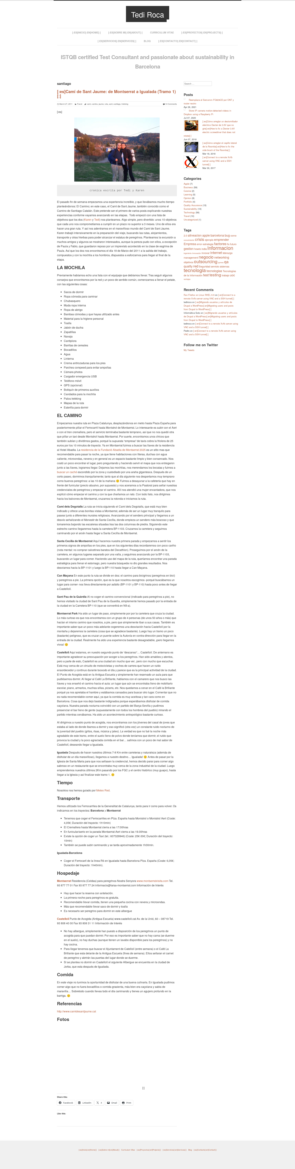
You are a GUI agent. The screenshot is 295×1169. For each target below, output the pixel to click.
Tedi (96, 220)
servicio (215, 266)
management (191, 257)
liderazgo (228, 253)
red (195, 265)
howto (197, 249)
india (204, 249)
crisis (199, 239)
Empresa (190, 243)
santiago (117, 103)
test (206, 274)
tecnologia (195, 270)
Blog (147, 41)
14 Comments (171, 103)
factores (220, 243)
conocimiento (189, 240)
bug (227, 235)
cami (89, 103)
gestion (189, 248)
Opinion (187, 198)
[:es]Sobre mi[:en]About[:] (125, 32)
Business (188, 187)
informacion (220, 247)
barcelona (217, 235)
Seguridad (204, 266)
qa (226, 261)
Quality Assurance (193, 205)
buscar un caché (67, 472)
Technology (189, 212)
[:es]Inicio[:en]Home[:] (86, 32)
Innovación (196, 253)
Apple (186, 183)
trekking (125, 103)
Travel (79, 103)
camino (95, 103)
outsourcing (205, 261)
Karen (88, 220)
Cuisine (187, 190)
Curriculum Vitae (162, 32)
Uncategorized (191, 219)
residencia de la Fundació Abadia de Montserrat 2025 (113, 450)
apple (206, 235)
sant (111, 103)
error (199, 244)
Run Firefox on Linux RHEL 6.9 (199, 294)
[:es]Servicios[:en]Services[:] (117, 41)
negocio (206, 257)
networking (221, 257)
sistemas (224, 266)
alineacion (195, 235)
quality (188, 266)
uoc (232, 275)
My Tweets (189, 350)
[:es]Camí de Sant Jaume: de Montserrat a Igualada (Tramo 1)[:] (116, 93)
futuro (233, 244)
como (233, 235)
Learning (188, 194)
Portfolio (188, 201)
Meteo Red (103, 790)
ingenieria (188, 253)
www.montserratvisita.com (152, 881)
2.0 (185, 235)
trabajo (225, 275)
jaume (101, 103)
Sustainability (190, 208)
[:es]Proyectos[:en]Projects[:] (202, 32)
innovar (206, 253)
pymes (220, 262)
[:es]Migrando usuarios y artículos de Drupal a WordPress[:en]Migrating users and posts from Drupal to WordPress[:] (209, 305)
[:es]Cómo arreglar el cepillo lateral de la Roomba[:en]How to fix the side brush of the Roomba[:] (219, 146)
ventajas (187, 279)
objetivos (188, 262)
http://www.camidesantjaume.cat (76, 1011)
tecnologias (214, 270)
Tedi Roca (147, 14)
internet (216, 252)
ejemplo (209, 239)
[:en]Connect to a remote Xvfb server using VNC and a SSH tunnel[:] (217, 161)
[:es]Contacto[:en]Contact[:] (177, 41)
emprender (221, 239)
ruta (106, 103)
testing (215, 275)
